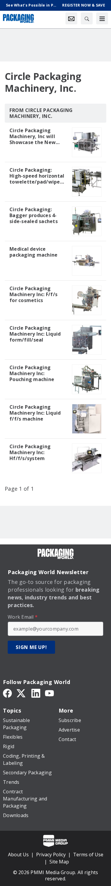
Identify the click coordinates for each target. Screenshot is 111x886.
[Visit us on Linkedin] (35, 692)
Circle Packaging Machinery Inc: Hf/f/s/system (30, 452)
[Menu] (102, 18)
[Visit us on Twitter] (22, 692)
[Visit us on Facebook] (7, 692)
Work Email (23, 617)
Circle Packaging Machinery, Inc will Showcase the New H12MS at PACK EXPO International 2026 (35, 136)
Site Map (59, 861)
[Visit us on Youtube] (49, 692)
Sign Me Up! (31, 647)
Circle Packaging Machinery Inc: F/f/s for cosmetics (33, 294)
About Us (18, 854)
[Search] (87, 18)
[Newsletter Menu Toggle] (71, 18)
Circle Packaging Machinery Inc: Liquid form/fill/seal (35, 334)
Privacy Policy (51, 854)
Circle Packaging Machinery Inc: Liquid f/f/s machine (35, 413)
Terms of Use (88, 854)
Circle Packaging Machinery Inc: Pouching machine (31, 373)
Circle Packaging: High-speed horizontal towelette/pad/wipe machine (36, 176)
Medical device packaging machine (33, 252)
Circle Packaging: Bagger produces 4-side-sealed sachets (33, 215)
